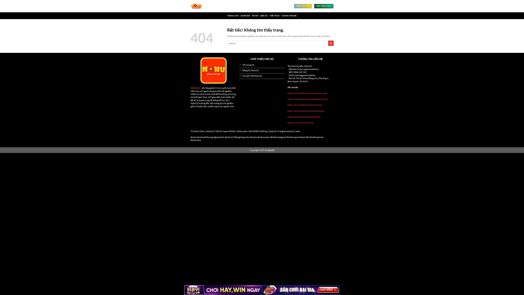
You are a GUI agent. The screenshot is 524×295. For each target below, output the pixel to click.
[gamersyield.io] (197, 6)
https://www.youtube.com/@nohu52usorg (307, 99)
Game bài (245, 15)
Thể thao (275, 15)
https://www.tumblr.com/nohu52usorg (306, 111)
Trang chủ (233, 15)
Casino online (289, 15)
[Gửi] (331, 43)
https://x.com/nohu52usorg (300, 122)
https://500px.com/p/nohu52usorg (304, 116)
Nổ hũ (255, 15)
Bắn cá (264, 15)
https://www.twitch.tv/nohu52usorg (304, 105)
